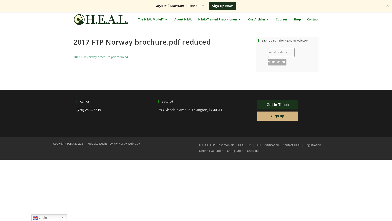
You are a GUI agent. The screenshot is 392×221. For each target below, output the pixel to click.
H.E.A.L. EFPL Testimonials (216, 145)
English (43, 217)
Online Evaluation (211, 151)
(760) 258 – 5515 (89, 110)
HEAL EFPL (245, 145)
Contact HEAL (292, 145)
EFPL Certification (267, 145)
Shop (239, 151)
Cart (230, 151)
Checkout (253, 151)
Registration (313, 145)
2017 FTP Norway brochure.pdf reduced (101, 57)
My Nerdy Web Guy (127, 143)
